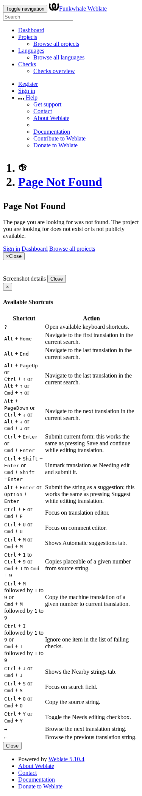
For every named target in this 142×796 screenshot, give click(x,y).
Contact (42, 111)
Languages (31, 50)
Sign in (26, 90)
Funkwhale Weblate (83, 8)
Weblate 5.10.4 (66, 759)
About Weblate (51, 118)
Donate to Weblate (55, 145)
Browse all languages (58, 57)
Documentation (51, 131)
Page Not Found (60, 182)
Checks (27, 64)
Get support (47, 104)
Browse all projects (56, 44)
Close (56, 279)
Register (28, 84)
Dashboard (31, 30)
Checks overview (54, 71)
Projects (27, 37)
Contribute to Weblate (59, 138)
